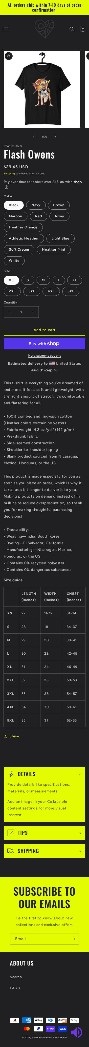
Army (59, 216)
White (14, 261)
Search (16, 977)
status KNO (38, 1037)
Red (38, 216)
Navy (36, 205)
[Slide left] (33, 136)
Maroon (15, 216)
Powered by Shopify (55, 1037)
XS (11, 280)
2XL (12, 291)
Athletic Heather (24, 238)
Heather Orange (23, 227)
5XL (70, 291)
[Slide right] (55, 136)
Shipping (9, 173)
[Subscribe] (73, 939)
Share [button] (14, 736)
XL (74, 280)
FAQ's (15, 988)
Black (14, 205)
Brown (59, 205)
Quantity (10, 302)
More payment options (44, 355)
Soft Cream (19, 249)
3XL (31, 291)
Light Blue (60, 238)
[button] (6, 29)
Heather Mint (54, 249)
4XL (51, 291)
